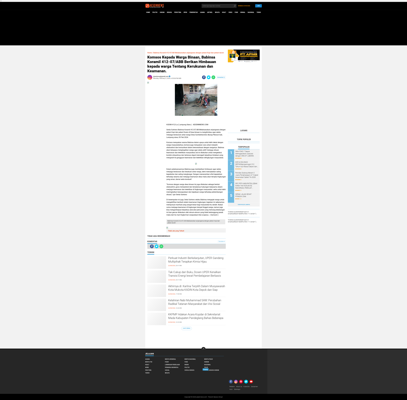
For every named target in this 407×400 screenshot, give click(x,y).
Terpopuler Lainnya (244, 204)
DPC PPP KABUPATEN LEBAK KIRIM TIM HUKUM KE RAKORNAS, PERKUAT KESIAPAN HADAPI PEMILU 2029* (246, 186)
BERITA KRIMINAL (170, 359)
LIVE (258, 5)
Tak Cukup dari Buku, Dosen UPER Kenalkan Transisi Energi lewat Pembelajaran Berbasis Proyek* (194, 275)
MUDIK (187, 364)
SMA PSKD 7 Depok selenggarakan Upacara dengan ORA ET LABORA (244, 153)
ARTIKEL (210, 12)
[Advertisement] (203, 30)
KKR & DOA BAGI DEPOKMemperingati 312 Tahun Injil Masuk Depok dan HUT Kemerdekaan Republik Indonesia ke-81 (246, 164)
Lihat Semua (186, 328)
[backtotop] (203, 349)
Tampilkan (221, 241)
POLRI (206, 367)
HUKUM (162, 12)
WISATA (217, 12)
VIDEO (230, 12)
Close (206, 369)
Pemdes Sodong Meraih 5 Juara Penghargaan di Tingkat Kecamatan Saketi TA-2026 (246, 175)
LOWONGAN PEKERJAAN (172, 364)
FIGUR (167, 362)
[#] (244, 56)
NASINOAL (251, 12)
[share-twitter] (208, 77)
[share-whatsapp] (213, 77)
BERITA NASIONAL (190, 359)
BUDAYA (169, 12)
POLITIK (154, 12)
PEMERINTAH (194, 12)
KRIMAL (242, 12)
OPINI (185, 12)
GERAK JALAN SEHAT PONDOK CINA (243, 195)
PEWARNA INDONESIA (171, 367)
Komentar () (221, 77)
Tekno (259, 12)
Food (236, 12)
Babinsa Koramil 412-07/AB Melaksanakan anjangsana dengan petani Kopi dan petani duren (188, 53)
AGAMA (202, 12)
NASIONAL (207, 364)
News (147, 367)
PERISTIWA (177, 12)
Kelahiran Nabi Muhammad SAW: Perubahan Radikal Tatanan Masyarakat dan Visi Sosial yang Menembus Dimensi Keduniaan (194, 304)
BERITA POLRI (208, 359)
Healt (224, 12)
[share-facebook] (204, 77)
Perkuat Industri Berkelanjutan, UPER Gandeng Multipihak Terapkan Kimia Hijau (195, 259)
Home (148, 12)
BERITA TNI (148, 362)
